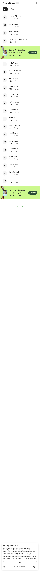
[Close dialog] (36, 3)
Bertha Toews (14, 125)
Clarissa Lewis (14, 94)
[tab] (5, 9)
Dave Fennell (14, 172)
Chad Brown (13, 133)
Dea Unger (13, 156)
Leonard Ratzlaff (15, 71)
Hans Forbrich (14, 32)
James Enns (13, 117)
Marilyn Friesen (15, 16)
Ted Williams (13, 63)
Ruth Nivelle (13, 164)
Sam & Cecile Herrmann (18, 39)
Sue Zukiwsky (14, 78)
